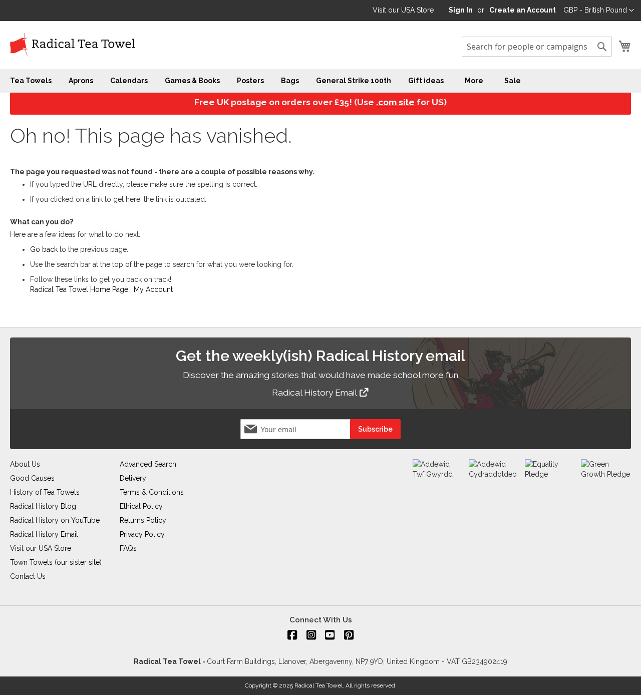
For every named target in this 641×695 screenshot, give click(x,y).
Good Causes (32, 478)
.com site (395, 102)
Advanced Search (148, 464)
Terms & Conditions (152, 492)
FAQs (128, 548)
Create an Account (522, 10)
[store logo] (72, 45)
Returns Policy (143, 520)
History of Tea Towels (45, 492)
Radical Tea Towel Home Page (79, 289)
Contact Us (28, 576)
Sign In (461, 10)
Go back (44, 249)
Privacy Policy (142, 534)
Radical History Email (315, 393)
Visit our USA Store (403, 10)
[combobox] (537, 47)
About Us (25, 464)
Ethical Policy (141, 506)
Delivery (133, 478)
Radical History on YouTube (55, 520)
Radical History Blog (43, 506)
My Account (153, 289)
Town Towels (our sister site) (56, 562)
